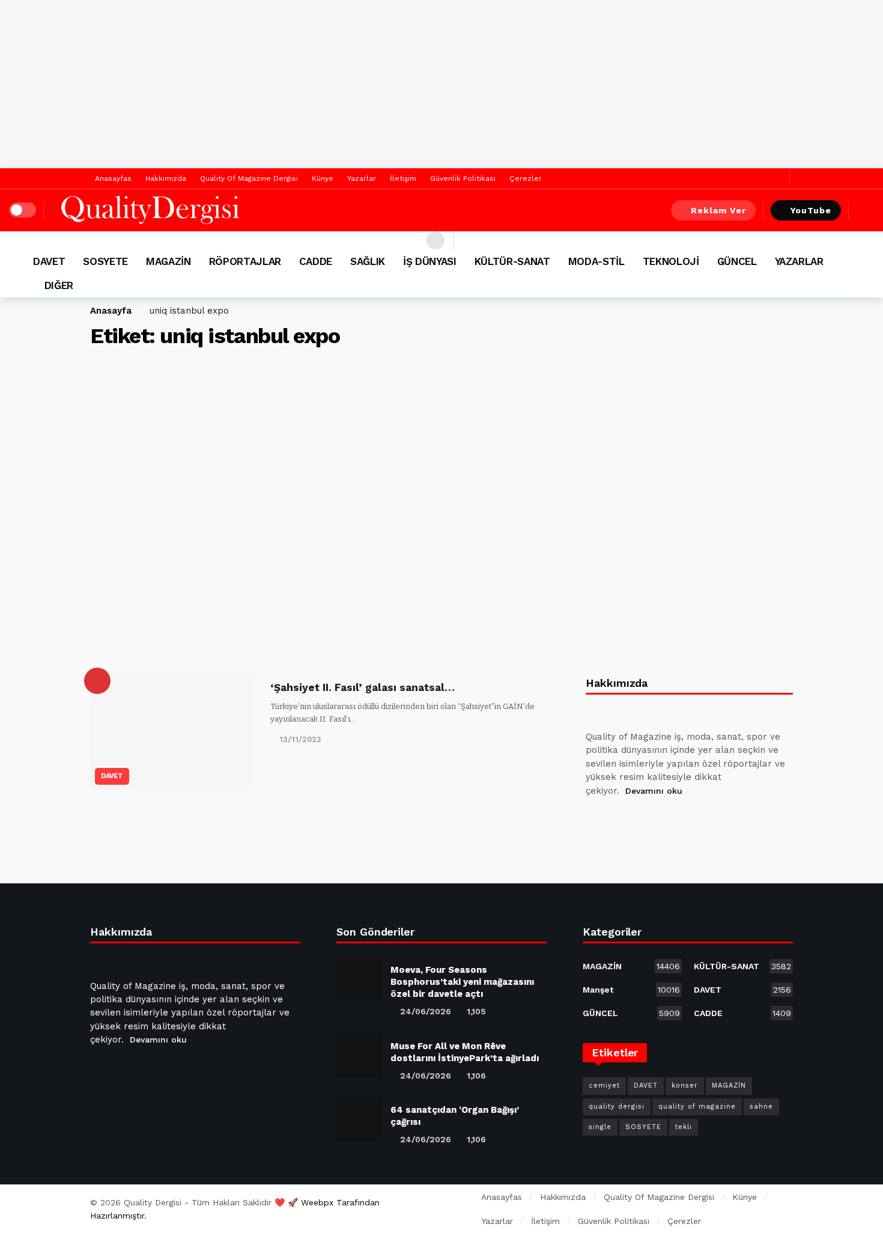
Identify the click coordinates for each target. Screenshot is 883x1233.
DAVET (112, 776)
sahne (761, 1106)
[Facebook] (758, 178)
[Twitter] (777, 178)
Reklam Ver (718, 210)
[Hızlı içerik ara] (865, 210)
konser (685, 1085)
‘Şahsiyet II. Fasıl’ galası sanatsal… (362, 687)
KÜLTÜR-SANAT (742, 966)
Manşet (631, 989)
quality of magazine (697, 1106)
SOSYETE (643, 1127)
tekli (683, 1127)
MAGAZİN (631, 966)
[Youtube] (654, 820)
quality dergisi (617, 1106)
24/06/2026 (425, 1011)
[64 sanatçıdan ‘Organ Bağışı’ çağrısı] (358, 1119)
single (600, 1127)
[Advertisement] (441, 84)
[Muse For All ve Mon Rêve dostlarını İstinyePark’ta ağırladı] (358, 1055)
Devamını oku (653, 791)
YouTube (810, 210)
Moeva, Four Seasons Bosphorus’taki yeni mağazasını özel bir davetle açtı (462, 981)
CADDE (742, 1013)
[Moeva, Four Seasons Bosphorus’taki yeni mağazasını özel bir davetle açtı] (358, 979)
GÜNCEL (631, 1013)
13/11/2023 (300, 739)
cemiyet (604, 1085)
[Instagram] (683, 820)
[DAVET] (97, 681)
